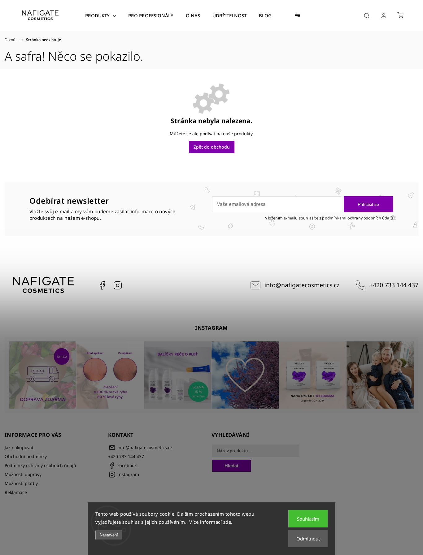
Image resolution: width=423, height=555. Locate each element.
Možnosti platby (21, 483)
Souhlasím (308, 519)
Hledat (231, 465)
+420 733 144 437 (393, 285)
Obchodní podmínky (26, 456)
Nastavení (109, 535)
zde (227, 522)
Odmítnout (308, 538)
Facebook (102, 285)
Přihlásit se (368, 204)
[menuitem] (100, 15)
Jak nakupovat (19, 447)
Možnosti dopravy (23, 474)
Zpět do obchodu (212, 147)
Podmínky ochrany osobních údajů (40, 465)
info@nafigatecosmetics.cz (301, 285)
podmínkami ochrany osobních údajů (357, 218)
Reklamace (16, 492)
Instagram (117, 285)
